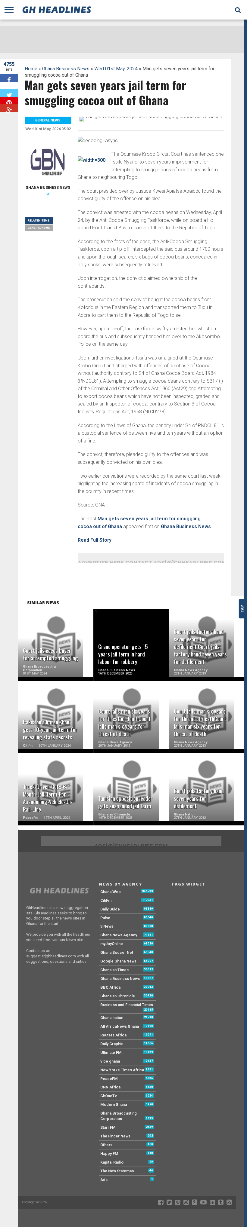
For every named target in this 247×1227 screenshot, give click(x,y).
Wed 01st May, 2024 (116, 69)
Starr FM (108, 1127)
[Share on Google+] (9, 108)
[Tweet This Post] (9, 93)
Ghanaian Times (114, 970)
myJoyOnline (111, 943)
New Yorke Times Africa (122, 1070)
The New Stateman (117, 1171)
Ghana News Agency (118, 935)
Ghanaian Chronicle (117, 996)
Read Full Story (94, 540)
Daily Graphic (112, 1044)
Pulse (105, 918)
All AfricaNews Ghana (119, 1026)
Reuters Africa (113, 1035)
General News (39, 227)
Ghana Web (110, 891)
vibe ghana (110, 1061)
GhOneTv (108, 1096)
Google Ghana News (118, 961)
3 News (106, 926)
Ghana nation (111, 1017)
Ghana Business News (65, 69)
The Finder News (115, 1136)
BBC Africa (110, 987)
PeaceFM (109, 1078)
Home (31, 69)
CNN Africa (110, 1087)
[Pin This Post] (9, 100)
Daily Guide (110, 909)
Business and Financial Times (126, 1004)
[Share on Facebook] (9, 78)
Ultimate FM (111, 1052)
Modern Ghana (113, 1104)
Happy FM (109, 1153)
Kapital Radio (112, 1162)
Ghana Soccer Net (116, 952)
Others (106, 1145)
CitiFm (105, 900)
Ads (104, 1179)
